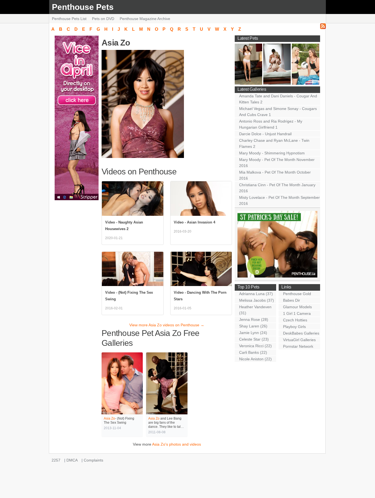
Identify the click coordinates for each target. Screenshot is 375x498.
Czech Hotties (295, 320)
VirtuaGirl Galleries (299, 340)
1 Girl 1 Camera (297, 313)
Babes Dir (291, 300)
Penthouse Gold (297, 294)
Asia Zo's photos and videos (176, 444)
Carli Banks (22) (253, 352)
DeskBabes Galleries (301, 333)
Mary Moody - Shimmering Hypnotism (272, 153)
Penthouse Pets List (69, 18)
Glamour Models (297, 307)
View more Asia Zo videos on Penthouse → (166, 325)
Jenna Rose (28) (253, 319)
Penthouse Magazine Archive (145, 18)
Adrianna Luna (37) (256, 294)
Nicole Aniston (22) (255, 359)
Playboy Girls (294, 326)
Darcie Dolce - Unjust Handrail (265, 134)
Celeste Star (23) (254, 339)
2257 (56, 460)
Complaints (93, 460)
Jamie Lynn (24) (253, 332)
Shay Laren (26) (253, 326)
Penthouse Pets (83, 7)
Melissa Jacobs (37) (256, 300)
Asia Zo (109, 418)
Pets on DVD (103, 18)
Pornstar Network (298, 346)
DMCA (72, 460)
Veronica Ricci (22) (255, 346)
